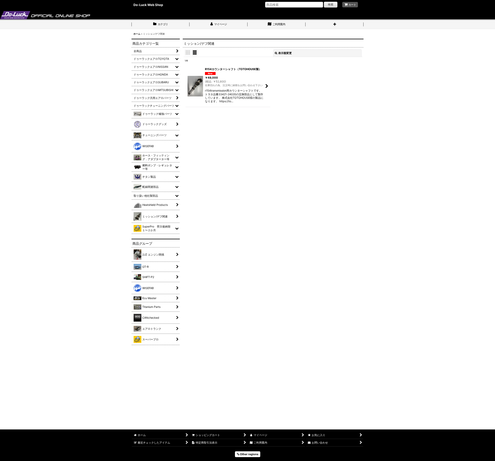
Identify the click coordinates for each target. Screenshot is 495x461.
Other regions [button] (248, 454)
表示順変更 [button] (285, 53)
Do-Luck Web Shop (148, 5)
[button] (335, 24)
